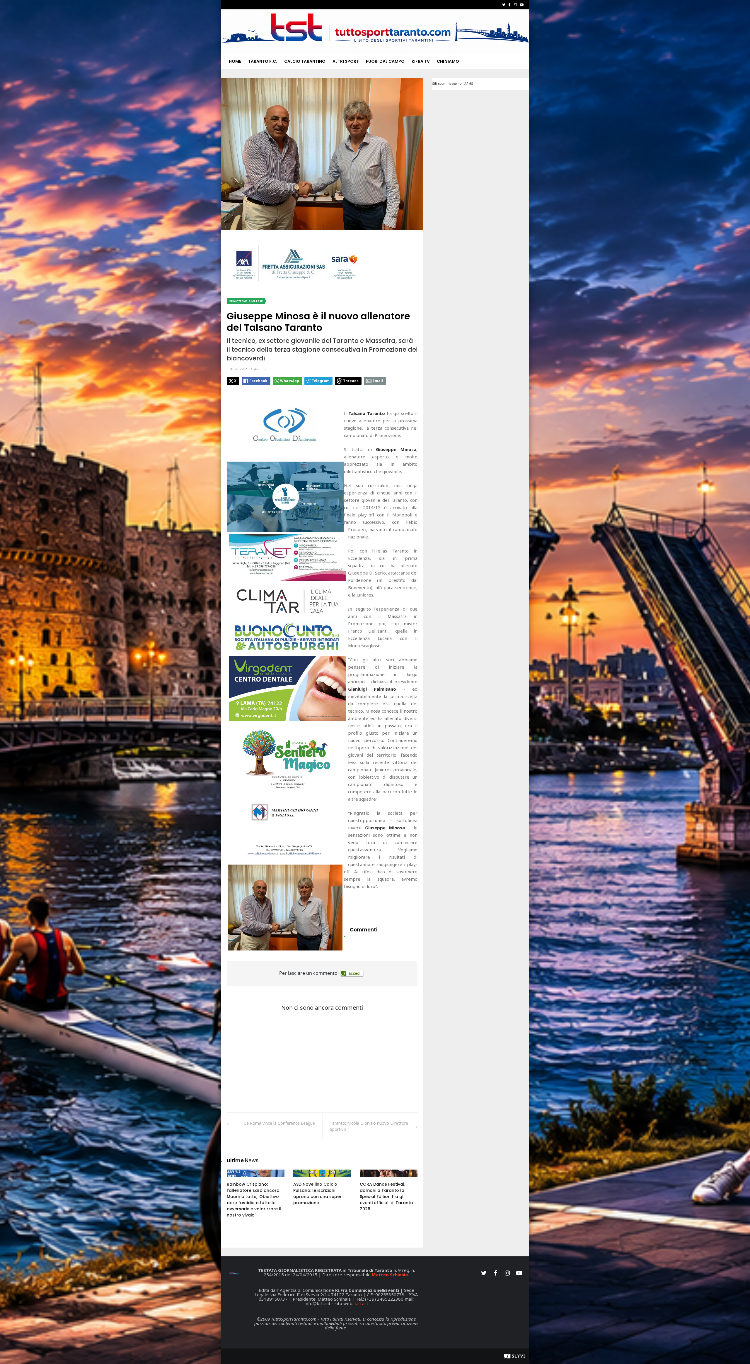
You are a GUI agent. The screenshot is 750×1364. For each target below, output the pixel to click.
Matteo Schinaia (390, 1274)
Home (235, 61)
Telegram (321, 380)
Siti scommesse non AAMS (452, 84)
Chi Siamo (448, 61)
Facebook (258, 380)
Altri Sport (346, 61)
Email (378, 380)
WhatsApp (289, 380)
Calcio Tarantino (304, 61)
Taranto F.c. (262, 61)
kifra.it (361, 1303)
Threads (351, 380)
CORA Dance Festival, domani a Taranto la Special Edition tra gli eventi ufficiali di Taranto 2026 (386, 1196)
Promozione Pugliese (246, 301)
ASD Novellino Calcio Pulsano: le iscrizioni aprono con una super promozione (317, 1193)
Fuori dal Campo (385, 61)
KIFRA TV (421, 61)
